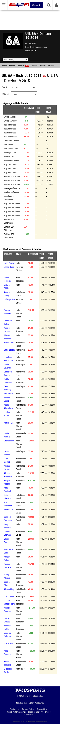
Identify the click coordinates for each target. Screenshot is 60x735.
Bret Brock (8, 393)
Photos (43, 65)
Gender (5, 94)
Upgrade (36, 5)
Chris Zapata (9, 350)
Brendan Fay (9, 440)
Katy (18, 263)
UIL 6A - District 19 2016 (22, 75)
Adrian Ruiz (9, 423)
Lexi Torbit (8, 643)
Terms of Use (42, 709)
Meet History (9, 59)
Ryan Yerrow (9, 263)
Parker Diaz (9, 342)
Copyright (27, 696)
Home (4, 65)
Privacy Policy (28, 709)
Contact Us (14, 709)
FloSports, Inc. (37, 696)
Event (4, 87)
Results (12, 65)
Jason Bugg (9, 267)
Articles (51, 65)
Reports (23, 65)
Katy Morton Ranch (19, 313)
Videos (34, 65)
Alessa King (9, 589)
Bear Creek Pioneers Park (36, 47)
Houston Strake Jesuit (19, 270)
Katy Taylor (20, 364)
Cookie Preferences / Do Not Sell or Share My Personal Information (28, 713)
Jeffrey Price (9, 299)
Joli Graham (9, 596)
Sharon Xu (8, 509)
